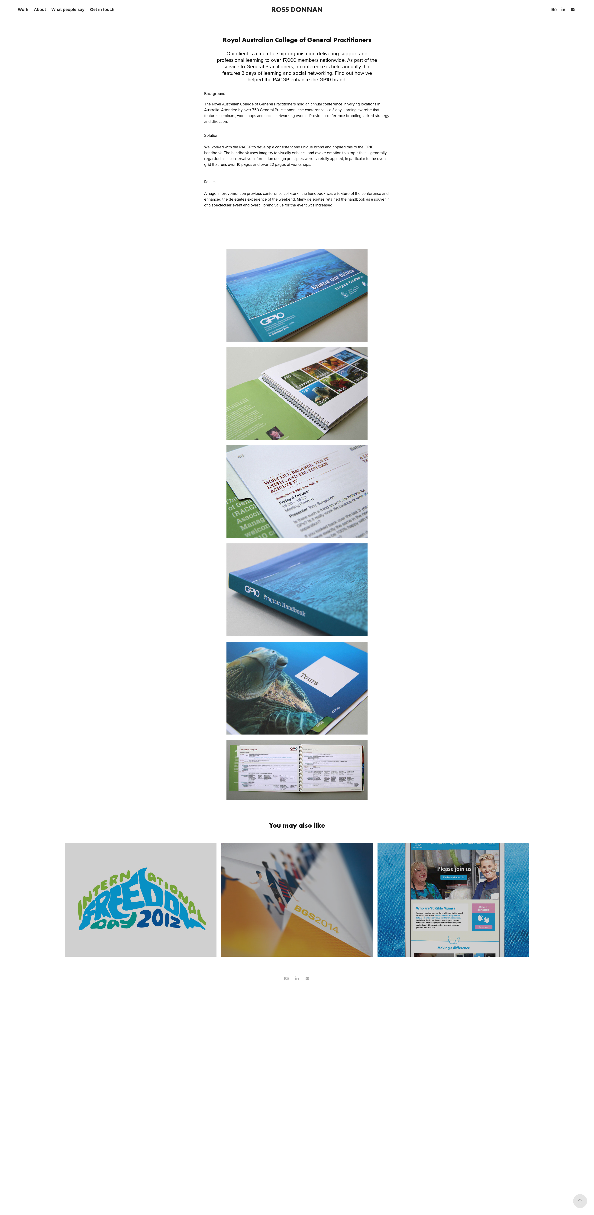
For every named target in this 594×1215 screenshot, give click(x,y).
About (40, 9)
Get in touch (102, 9)
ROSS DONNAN (297, 9)
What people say (68, 9)
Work (23, 9)
